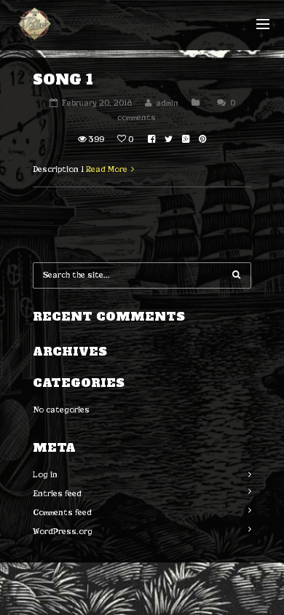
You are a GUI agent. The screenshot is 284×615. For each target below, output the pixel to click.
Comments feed (62, 512)
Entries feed (57, 493)
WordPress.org (62, 531)
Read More (106, 169)
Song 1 (63, 79)
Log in (45, 474)
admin (167, 103)
